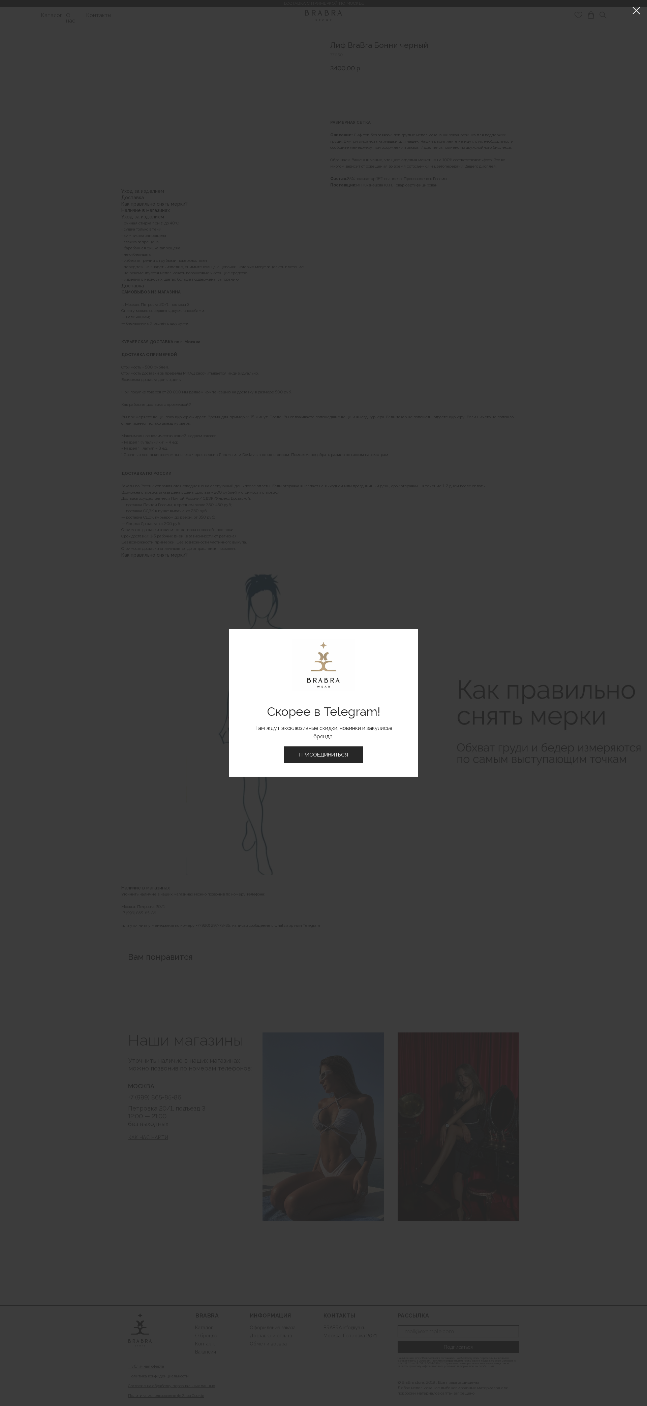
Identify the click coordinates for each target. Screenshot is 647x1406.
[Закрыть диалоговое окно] (636, 10)
